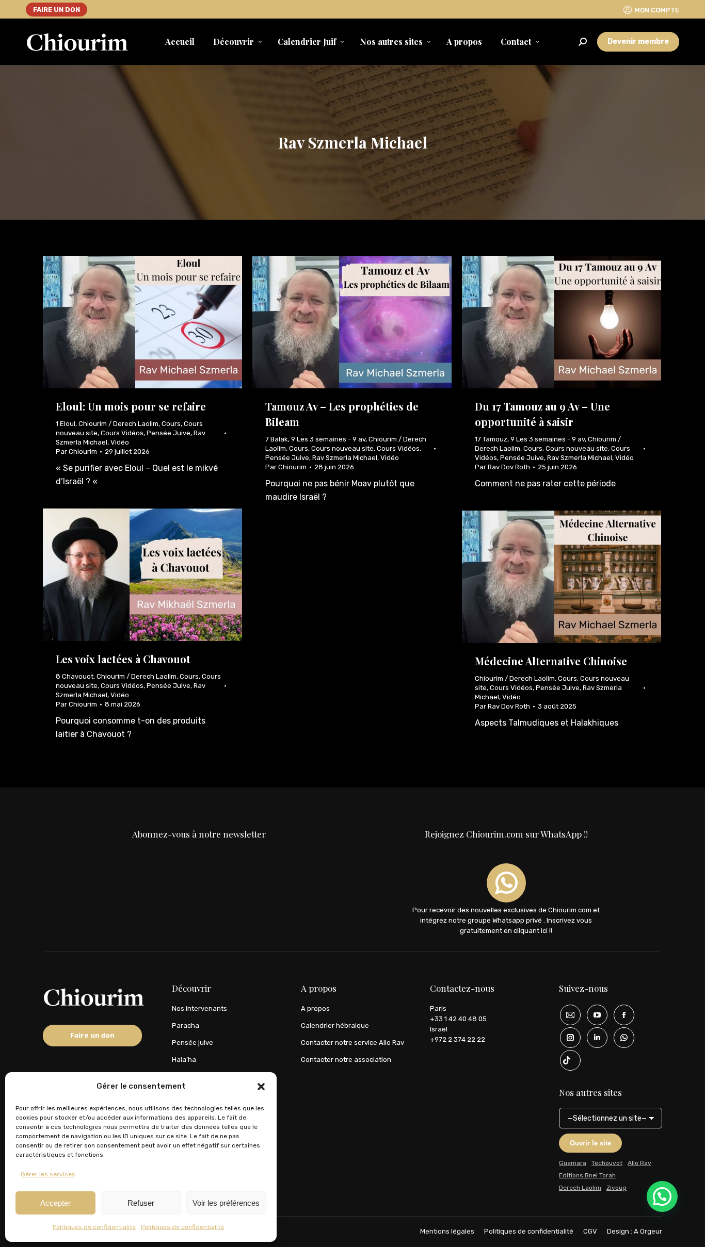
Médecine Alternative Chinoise (551, 661)
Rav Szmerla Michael (344, 458)
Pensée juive (192, 1042)
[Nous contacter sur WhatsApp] (620, 1037)
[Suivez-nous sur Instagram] (566, 1037)
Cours (171, 424)
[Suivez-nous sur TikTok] (566, 1060)
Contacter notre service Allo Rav (352, 1042)
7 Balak (276, 439)
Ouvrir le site (590, 1143)
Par (76, 451)
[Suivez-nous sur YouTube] (593, 1015)
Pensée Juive (168, 433)
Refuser (140, 1203)
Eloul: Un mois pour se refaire (131, 406)
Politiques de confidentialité (94, 1226)
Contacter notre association (346, 1059)
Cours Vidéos (122, 433)
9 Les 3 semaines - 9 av (328, 439)
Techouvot (606, 1163)
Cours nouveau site (342, 448)
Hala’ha (184, 1059)
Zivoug (616, 1187)
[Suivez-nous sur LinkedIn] (593, 1037)
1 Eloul (65, 424)
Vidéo (119, 442)
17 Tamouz (491, 439)
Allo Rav (639, 1163)
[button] (261, 1086)
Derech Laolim (580, 1187)
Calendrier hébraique (335, 1025)
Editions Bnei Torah (587, 1175)
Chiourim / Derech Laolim (118, 424)
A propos (315, 1008)
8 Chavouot (74, 676)
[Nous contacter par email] (566, 1015)
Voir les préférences (226, 1203)
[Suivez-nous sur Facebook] (620, 1015)
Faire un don (92, 1035)
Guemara (572, 1163)
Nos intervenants (199, 1008)
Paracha (185, 1025)
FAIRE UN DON (56, 9)
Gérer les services (48, 1174)
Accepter (55, 1203)
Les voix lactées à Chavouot (123, 659)
